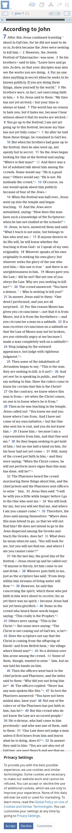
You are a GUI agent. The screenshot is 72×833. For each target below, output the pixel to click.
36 (47, 536)
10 (9, 142)
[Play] (2, 19)
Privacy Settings (28, 816)
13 (40, 182)
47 (48, 691)
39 (18, 586)
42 (6, 636)
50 (6, 720)
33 (28, 491)
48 (40, 701)
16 (6, 227)
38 (24, 571)
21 (6, 297)
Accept (10, 826)
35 (44, 511)
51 (19, 730)
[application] (36, 20)
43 (37, 651)
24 (6, 346)
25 (9, 361)
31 (48, 451)
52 (48, 740)
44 (49, 656)
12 (38, 162)
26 (57, 371)
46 (13, 686)
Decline (26, 826)
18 (23, 252)
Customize (44, 826)
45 (9, 671)
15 (20, 207)
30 (14, 441)
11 (37, 152)
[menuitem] (6, 5)
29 (15, 431)
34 (45, 501)
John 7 (19, 13)
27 (6, 391)
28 (6, 406)
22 (22, 307)
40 (42, 606)
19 (43, 272)
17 (35, 237)
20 (16, 287)
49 (27, 711)
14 (9, 197)
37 (9, 556)
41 (6, 621)
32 (9, 476)
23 (60, 322)
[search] (67, 5)
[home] (6, 5)
